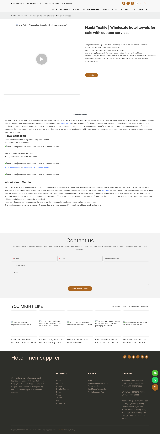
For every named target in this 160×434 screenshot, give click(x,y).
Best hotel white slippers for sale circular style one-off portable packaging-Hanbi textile (107, 341)
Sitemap (60, 430)
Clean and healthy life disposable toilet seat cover (23, 341)
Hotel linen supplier (35, 357)
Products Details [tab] (80, 115)
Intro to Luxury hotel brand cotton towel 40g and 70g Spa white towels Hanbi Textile (51, 341)
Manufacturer (27, 167)
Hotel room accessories (130, 306)
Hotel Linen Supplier (13, 167)
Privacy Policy (69, 430)
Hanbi (13, 16)
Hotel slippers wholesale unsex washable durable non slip (134, 341)
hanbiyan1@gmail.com (135, 383)
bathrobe (105, 190)
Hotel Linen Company (42, 167)
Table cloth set (115, 306)
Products (144, 306)
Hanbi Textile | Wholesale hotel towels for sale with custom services (44, 16)
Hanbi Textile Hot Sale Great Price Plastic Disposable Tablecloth (77, 341)
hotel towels (66, 123)
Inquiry (91, 75)
